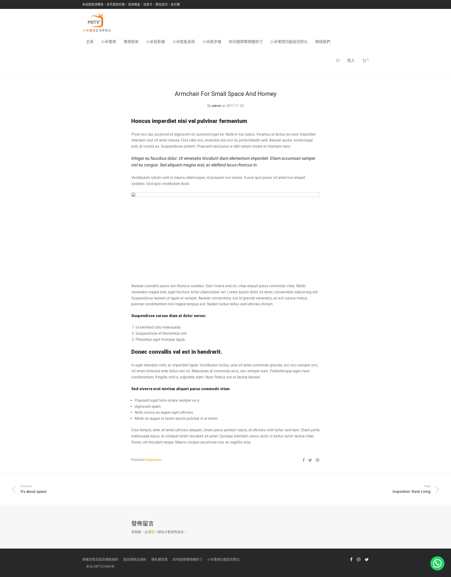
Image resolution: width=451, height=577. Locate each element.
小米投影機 (155, 41)
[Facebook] (351, 559)
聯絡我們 (322, 41)
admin (216, 106)
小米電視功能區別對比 (289, 41)
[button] (437, 563)
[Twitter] (367, 559)
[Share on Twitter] (310, 460)
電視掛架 (131, 41)
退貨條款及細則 (134, 559)
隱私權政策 (159, 559)
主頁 (89, 41)
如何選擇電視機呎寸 (246, 41)
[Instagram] (358, 559)
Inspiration (153, 460)
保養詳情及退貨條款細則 (100, 559)
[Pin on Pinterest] (318, 460)
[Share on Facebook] (303, 460)
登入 (351, 60)
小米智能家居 (183, 41)
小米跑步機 (211, 41)
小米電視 (108, 41)
